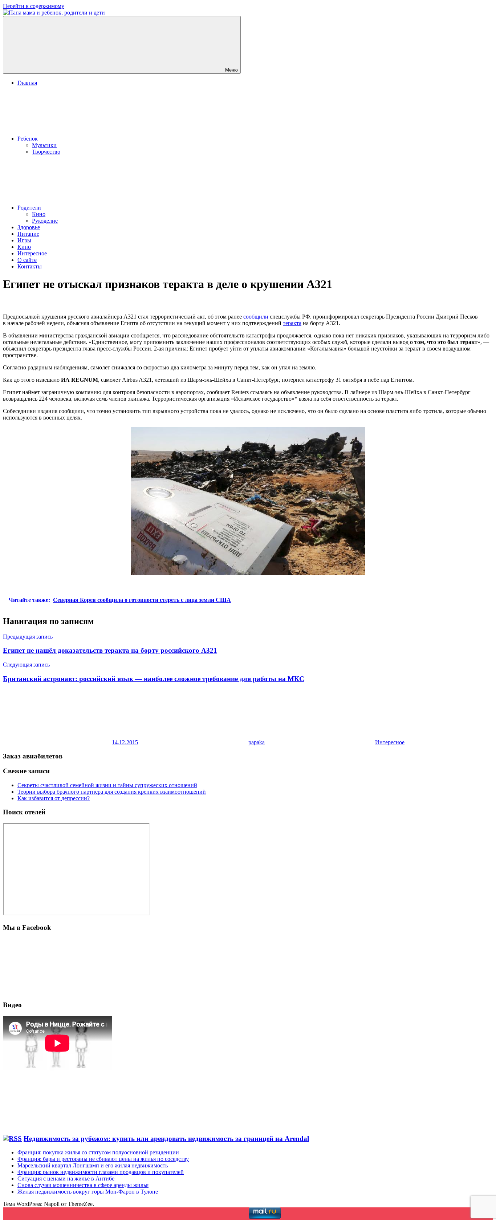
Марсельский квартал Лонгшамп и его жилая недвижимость (92, 1165)
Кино (38, 214)
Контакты (29, 266)
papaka (256, 742)
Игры (24, 240)
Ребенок (27, 138)
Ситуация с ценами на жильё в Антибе (65, 1178)
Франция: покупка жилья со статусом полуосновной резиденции (98, 1152)
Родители (29, 207)
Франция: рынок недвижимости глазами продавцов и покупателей (100, 1172)
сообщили (255, 316)
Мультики (44, 145)
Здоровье (28, 227)
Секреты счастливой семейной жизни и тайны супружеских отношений (107, 785)
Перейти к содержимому (33, 6)
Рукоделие (45, 221)
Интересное (32, 253)
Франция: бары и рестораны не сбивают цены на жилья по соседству (103, 1159)
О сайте (27, 260)
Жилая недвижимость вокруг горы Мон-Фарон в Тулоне (87, 1191)
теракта (292, 323)
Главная (27, 83)
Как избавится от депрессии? (53, 798)
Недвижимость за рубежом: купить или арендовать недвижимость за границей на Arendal (166, 1138)
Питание (28, 234)
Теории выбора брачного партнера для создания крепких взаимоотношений (111, 792)
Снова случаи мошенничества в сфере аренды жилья (83, 1185)
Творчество (46, 152)
